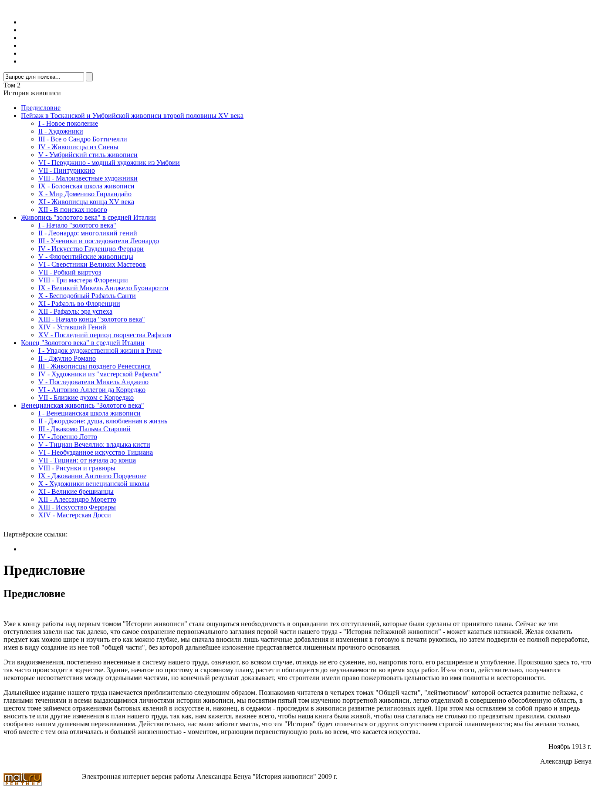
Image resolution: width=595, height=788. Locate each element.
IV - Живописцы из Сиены (78, 147)
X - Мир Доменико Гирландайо (85, 194)
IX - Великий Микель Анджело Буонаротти (103, 288)
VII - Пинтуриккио (66, 170)
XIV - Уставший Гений (72, 327)
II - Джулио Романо (67, 358)
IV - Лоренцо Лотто (67, 436)
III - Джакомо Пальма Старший (84, 429)
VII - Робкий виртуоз (69, 272)
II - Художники (60, 131)
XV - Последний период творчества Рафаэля (104, 335)
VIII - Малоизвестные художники (88, 178)
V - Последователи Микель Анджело (93, 382)
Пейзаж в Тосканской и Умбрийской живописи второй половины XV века (132, 115)
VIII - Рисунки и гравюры (76, 468)
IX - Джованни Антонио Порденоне (92, 476)
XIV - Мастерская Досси (74, 515)
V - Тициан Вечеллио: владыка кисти (94, 444)
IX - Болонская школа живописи (86, 186)
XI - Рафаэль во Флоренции (79, 303)
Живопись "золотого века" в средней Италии (88, 217)
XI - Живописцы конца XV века (86, 201)
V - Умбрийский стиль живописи (88, 154)
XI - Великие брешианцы (76, 491)
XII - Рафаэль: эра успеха (75, 311)
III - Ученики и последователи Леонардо (98, 241)
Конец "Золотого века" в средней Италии (83, 342)
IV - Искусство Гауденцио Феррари (91, 248)
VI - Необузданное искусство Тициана (95, 452)
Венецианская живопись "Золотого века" (82, 405)
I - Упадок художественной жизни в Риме (100, 350)
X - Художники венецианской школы (93, 483)
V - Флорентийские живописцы (85, 256)
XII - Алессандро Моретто (77, 499)
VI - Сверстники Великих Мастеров (92, 264)
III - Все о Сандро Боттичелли (82, 139)
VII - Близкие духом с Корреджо (86, 397)
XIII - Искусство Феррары (77, 507)
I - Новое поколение (68, 123)
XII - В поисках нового (72, 209)
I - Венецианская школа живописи (89, 413)
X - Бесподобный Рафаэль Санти (87, 295)
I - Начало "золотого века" (77, 225)
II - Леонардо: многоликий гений (87, 233)
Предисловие (41, 107)
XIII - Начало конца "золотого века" (91, 319)
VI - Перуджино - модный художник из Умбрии (109, 162)
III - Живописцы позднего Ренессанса (94, 366)
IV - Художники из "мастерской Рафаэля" (100, 374)
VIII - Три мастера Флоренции (83, 280)
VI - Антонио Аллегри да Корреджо (91, 389)
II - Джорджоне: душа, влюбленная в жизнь (102, 421)
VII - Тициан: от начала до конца (87, 460)
